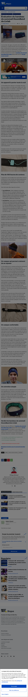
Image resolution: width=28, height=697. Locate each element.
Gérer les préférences (14, 690)
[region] (14, 683)
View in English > (5, 694)
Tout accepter (14, 686)
